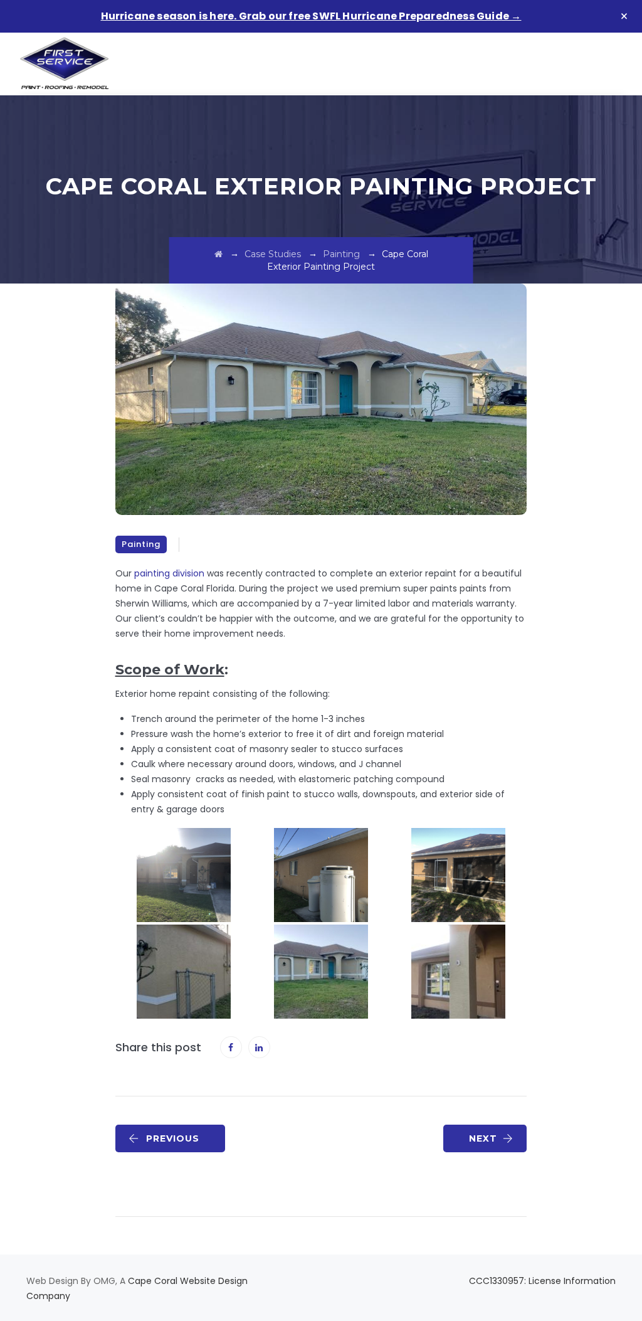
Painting (141, 544)
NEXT (483, 1138)
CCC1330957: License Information (542, 1281)
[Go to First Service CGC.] (218, 254)
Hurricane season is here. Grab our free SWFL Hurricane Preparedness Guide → (311, 16)
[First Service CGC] (64, 64)
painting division (169, 573)
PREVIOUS (172, 1138)
